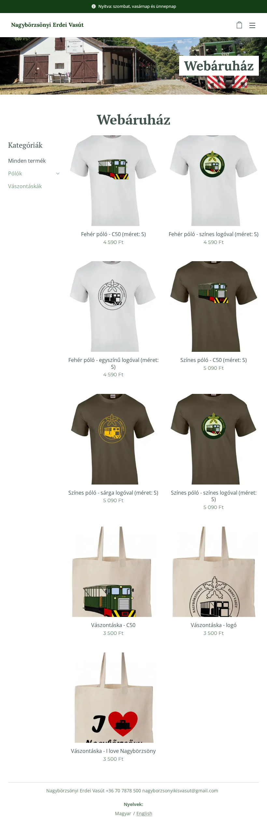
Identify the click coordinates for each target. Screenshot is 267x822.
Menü (252, 25)
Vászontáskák (25, 186)
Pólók (15, 173)
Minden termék (27, 160)
